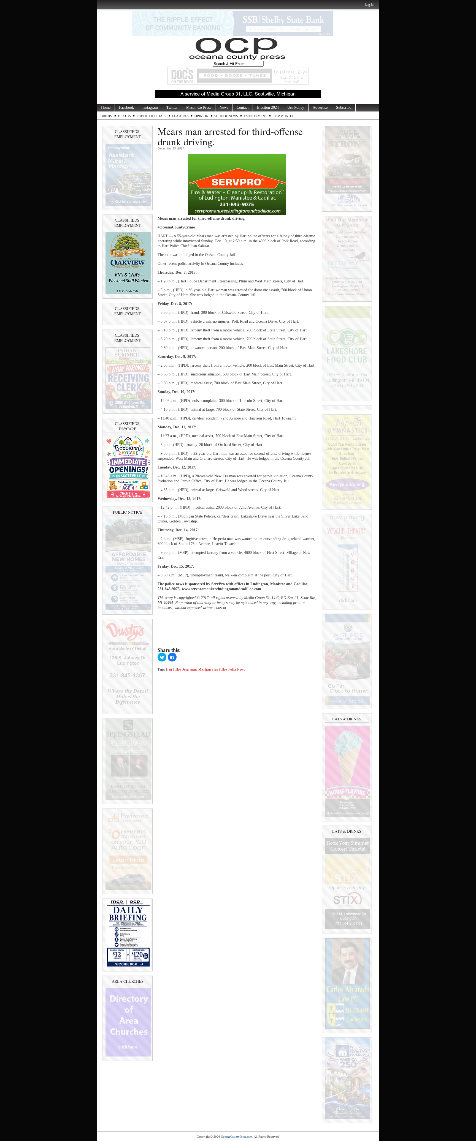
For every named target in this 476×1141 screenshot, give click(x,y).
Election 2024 (268, 107)
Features (180, 116)
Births (106, 116)
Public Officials (151, 116)
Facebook (126, 107)
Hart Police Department (181, 669)
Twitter (172, 107)
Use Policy (295, 107)
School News (226, 116)
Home (105, 107)
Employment (255, 116)
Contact (242, 107)
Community (283, 116)
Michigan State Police (212, 669)
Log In (369, 5)
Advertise (320, 107)
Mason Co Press (198, 107)
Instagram (150, 107)
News (224, 107)
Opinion (201, 116)
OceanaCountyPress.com (236, 1136)
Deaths (124, 116)
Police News (236, 669)
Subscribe (343, 107)
